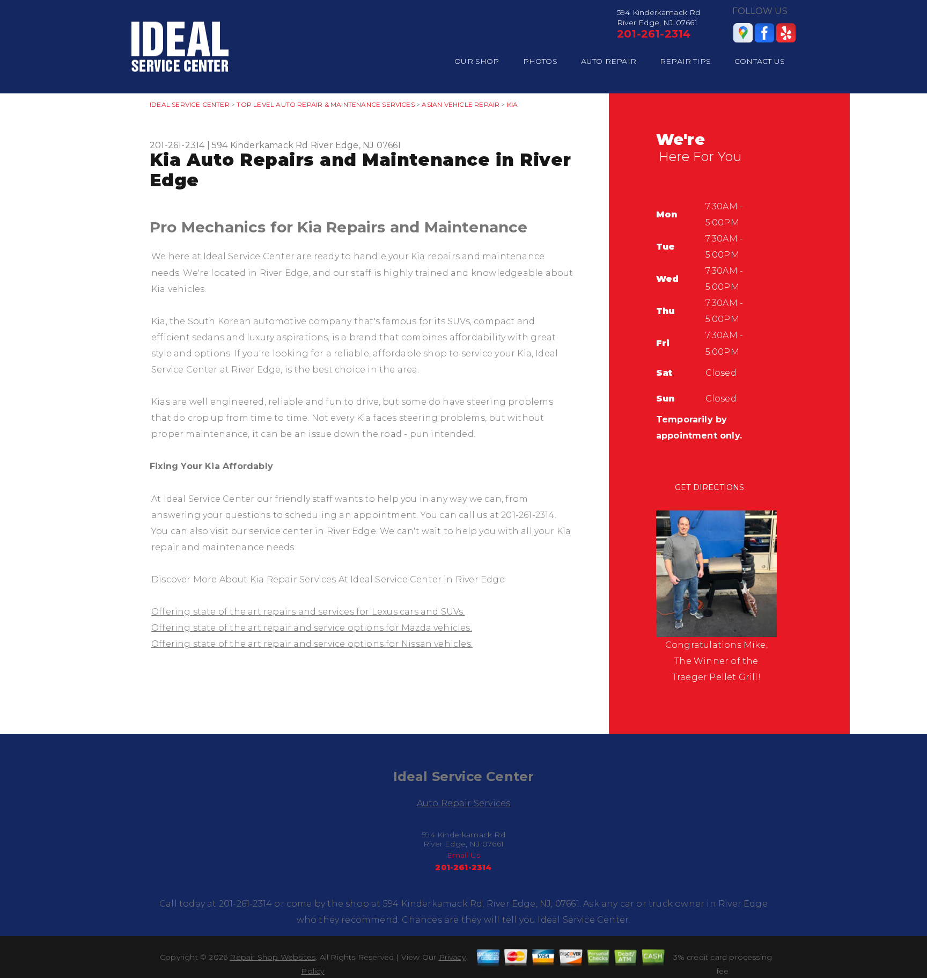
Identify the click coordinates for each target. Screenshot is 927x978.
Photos (540, 61)
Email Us (464, 855)
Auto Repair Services (464, 803)
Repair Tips (685, 61)
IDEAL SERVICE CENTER (190, 104)
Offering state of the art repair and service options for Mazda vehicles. (311, 628)
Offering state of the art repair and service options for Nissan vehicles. (312, 644)
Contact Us (759, 61)
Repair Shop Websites (272, 957)
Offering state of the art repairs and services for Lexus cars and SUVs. (308, 612)
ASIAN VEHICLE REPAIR (460, 104)
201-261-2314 (653, 33)
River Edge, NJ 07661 (356, 145)
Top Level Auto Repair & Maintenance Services (325, 104)
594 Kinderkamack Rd (260, 145)
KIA (512, 104)
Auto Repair (608, 61)
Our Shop (476, 61)
